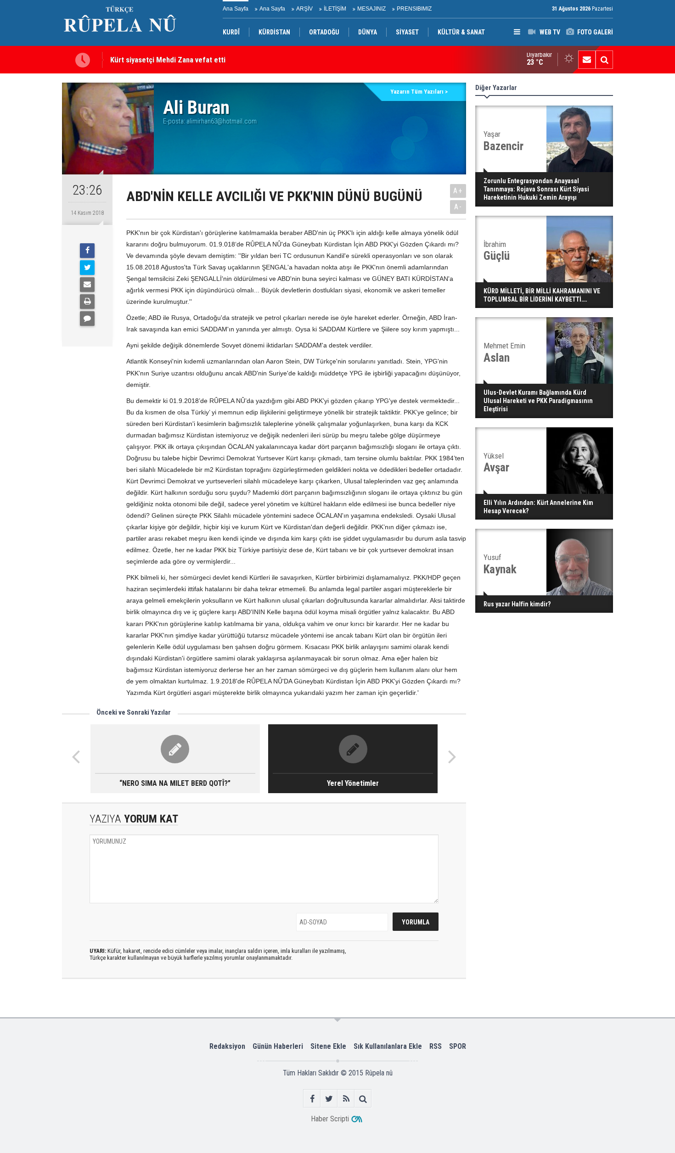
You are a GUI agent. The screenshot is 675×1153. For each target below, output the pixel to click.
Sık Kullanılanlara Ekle (388, 1046)
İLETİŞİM (335, 9)
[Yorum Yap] (87, 318)
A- (458, 206)
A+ (458, 190)
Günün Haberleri (278, 1046)
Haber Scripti (330, 1118)
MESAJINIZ (371, 9)
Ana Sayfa (235, 9)
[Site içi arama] (604, 59)
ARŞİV (304, 9)
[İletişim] (587, 59)
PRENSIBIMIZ (414, 9)
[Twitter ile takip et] (329, 1099)
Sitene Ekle (328, 1046)
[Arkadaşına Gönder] (87, 284)
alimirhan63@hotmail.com (221, 121)
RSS (435, 1046)
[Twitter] (87, 267)
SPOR (457, 1046)
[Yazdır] (87, 301)
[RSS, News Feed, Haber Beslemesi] (346, 1099)
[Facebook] (87, 250)
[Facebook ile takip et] (312, 1099)
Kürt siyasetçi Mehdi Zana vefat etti (167, 59)
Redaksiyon (227, 1046)
